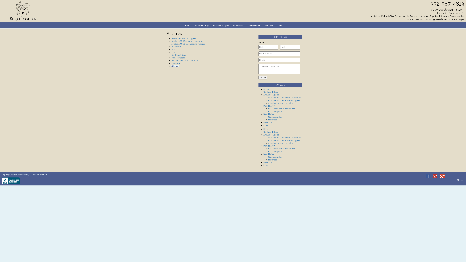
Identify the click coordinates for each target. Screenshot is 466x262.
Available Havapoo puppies (183, 38)
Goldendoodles (275, 117)
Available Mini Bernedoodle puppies (187, 41)
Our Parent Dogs (201, 25)
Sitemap (175, 66)
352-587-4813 (447, 3)
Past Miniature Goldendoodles (185, 60)
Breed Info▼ (255, 25)
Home (186, 25)
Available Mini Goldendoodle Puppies (188, 44)
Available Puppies (221, 25)
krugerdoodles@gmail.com (447, 9)
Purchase (269, 25)
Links (280, 25)
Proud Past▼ (239, 25)
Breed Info (176, 47)
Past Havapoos (178, 58)
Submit (262, 77)
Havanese (272, 120)
